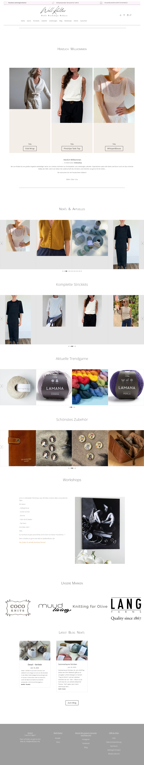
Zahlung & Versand (113, 750)
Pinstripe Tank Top (30, 148)
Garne (29, 21)
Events (76, 21)
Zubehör (44, 21)
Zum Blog (72, 702)
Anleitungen (53, 21)
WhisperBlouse (72, 148)
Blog (60, 21)
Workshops (68, 21)
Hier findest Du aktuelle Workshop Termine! (32, 542)
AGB (113, 738)
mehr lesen (25, 684)
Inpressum (114, 746)
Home (23, 21)
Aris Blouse (114, 148)
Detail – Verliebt (35, 664)
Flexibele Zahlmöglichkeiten (17, 3)
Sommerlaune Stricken (67, 664)
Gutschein (83, 21)
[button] (133, 110)
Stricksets (36, 21)
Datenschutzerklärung (113, 742)
